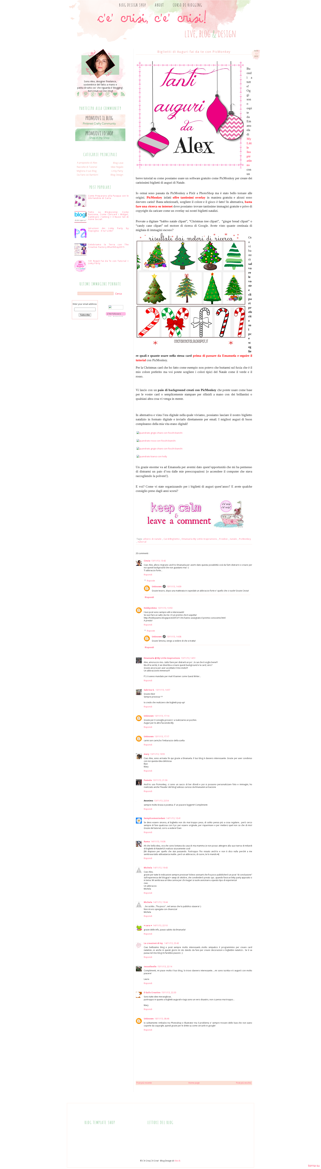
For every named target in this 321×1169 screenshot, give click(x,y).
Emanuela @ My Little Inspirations (162, 658)
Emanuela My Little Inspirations (200, 539)
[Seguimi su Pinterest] (85, 97)
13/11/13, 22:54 (161, 800)
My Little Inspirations (249, 152)
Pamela (148, 780)
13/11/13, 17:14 (162, 715)
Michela (148, 867)
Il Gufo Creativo (152, 992)
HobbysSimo (150, 608)
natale (234, 539)
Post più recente (144, 1082)
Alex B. (177, 1160)
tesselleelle (150, 966)
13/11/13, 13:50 (165, 608)
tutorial (142, 541)
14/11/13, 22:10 (160, 925)
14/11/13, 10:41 (173, 818)
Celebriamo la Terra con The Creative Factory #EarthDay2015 (108, 245)
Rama (147, 841)
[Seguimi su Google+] (93, 97)
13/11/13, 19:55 (157, 754)
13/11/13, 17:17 (162, 736)
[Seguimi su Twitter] (100, 97)
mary (146, 754)
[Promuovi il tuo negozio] (100, 141)
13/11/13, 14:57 (163, 689)
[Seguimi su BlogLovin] (115, 97)
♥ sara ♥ (148, 925)
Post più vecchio (243, 1082)
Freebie (224, 539)
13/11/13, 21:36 (160, 780)
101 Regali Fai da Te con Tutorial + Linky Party (108, 262)
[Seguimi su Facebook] (78, 97)
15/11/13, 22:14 (164, 966)
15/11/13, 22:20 (169, 992)
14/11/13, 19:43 (160, 867)
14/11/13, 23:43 (171, 943)
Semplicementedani (154, 818)
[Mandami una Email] (107, 97)
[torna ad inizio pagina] (314, 1166)
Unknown (157, 586)
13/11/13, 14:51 (188, 658)
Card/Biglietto (172, 539)
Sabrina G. (149, 689)
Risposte (151, 580)
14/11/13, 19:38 (158, 841)
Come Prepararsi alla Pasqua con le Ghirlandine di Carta (108, 197)
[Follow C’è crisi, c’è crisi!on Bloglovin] (116, 315)
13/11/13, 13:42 (158, 560)
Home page (194, 1082)
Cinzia (147, 560)
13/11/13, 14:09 (174, 586)
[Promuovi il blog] (100, 126)
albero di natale (152, 539)
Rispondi (148, 574)
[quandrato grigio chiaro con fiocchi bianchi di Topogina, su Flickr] (159, 432)
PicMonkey (245, 539)
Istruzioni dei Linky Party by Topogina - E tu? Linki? (108, 229)
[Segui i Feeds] (122, 97)
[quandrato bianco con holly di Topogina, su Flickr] (152, 456)
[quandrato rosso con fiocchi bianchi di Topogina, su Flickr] (156, 440)
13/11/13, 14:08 (174, 636)
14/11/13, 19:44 (160, 902)
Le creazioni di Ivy (153, 943)
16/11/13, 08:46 (162, 1018)
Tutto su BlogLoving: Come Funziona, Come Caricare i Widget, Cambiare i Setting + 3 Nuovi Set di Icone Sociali (108, 216)
